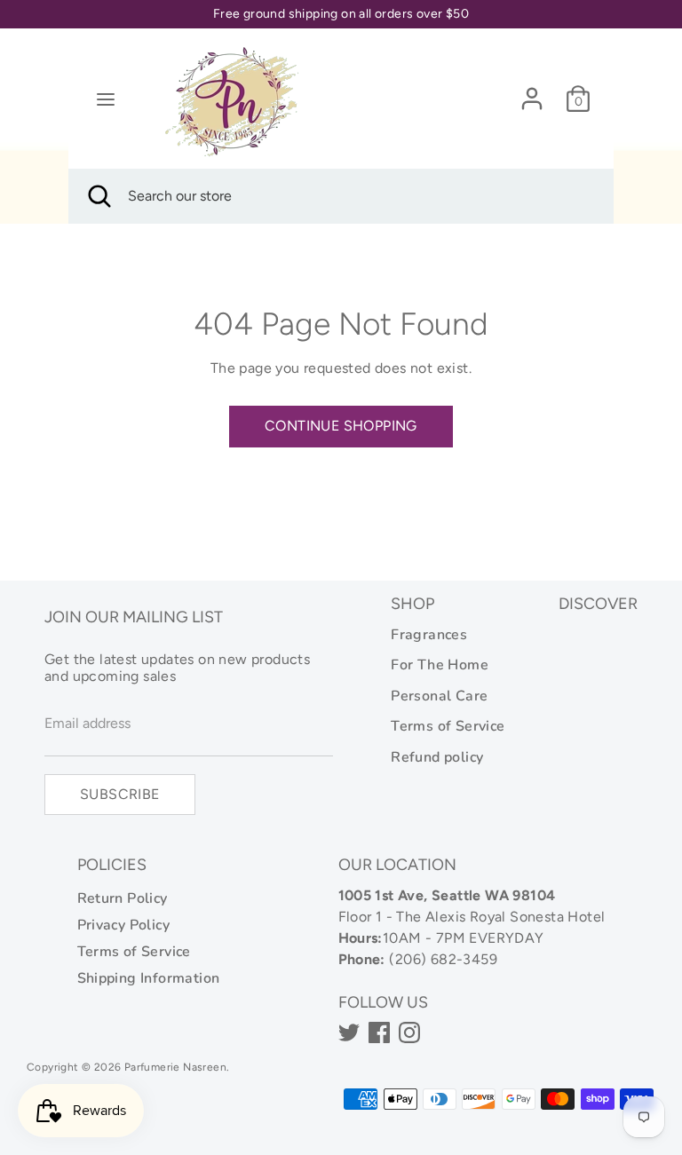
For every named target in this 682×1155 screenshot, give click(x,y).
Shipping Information (148, 978)
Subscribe (120, 794)
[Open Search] (98, 196)
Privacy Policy (123, 925)
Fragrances (429, 635)
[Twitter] (349, 1032)
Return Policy (122, 898)
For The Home (439, 665)
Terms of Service (447, 726)
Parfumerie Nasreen (175, 1067)
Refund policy (437, 757)
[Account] (532, 91)
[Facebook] (379, 1032)
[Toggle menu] (105, 99)
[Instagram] (409, 1032)
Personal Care (439, 696)
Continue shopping (341, 425)
